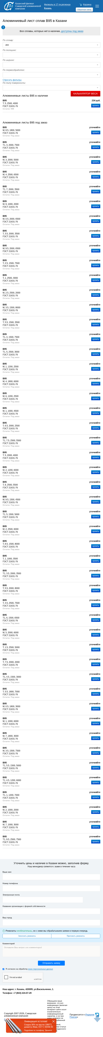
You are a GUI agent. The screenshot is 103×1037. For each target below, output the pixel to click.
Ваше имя (7, 872)
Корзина (87, 4)
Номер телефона (10, 883)
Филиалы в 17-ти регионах (57, 4)
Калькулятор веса (85, 93)
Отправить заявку (51, 963)
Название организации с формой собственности (24, 906)
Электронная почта (11, 895)
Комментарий (9, 943)
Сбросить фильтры (12, 80)
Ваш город (7, 918)
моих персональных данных (40, 969)
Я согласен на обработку (29, 969)
